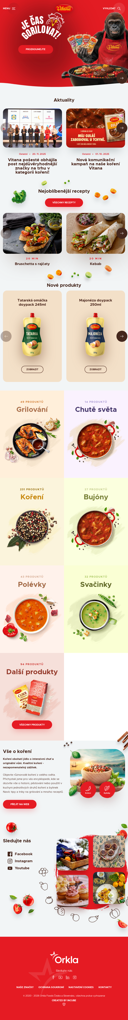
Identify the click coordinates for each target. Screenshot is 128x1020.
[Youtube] (60, 977)
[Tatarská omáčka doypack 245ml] (32, 336)
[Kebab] (95, 233)
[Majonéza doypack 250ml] (95, 336)
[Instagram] (74, 977)
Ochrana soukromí (51, 987)
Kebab (95, 264)
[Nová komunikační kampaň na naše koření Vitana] (95, 128)
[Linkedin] (67, 977)
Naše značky (25, 987)
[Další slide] (122, 78)
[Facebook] (53, 977)
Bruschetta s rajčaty (32, 264)
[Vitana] (64, 8)
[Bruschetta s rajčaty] (32, 233)
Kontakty (105, 987)
